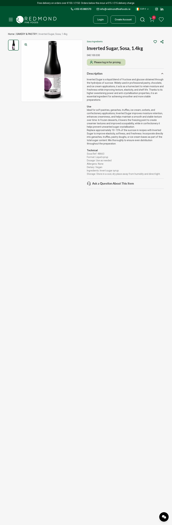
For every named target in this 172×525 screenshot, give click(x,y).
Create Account (123, 19)
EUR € (143, 9)
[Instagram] (157, 9)
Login (100, 19)
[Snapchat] (162, 9)
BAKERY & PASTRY (26, 34)
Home (11, 34)
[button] (162, 42)
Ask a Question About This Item (113, 183)
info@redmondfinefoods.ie (115, 9)
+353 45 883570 (82, 9)
